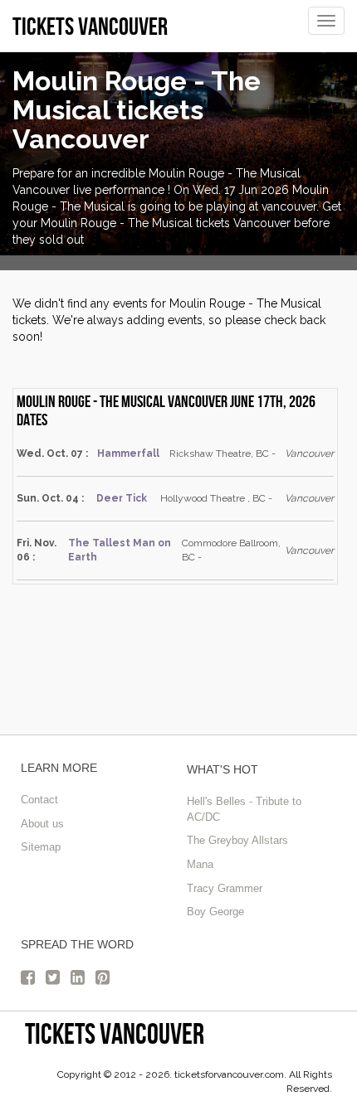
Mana (200, 864)
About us (42, 823)
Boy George (215, 911)
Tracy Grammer (224, 888)
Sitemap (41, 847)
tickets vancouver (114, 1033)
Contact (39, 799)
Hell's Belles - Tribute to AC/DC (244, 809)
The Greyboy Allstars (237, 840)
